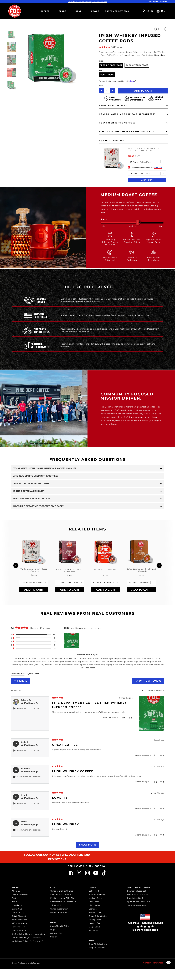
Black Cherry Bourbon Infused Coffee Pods (69, 570)
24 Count (137, 65)
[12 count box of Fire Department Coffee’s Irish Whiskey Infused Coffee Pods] (52, 57)
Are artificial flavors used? (31, 483)
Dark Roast (94, 902)
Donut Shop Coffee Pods (105, 569)
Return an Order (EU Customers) (26, 937)
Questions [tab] (34, 674)
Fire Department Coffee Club (63, 902)
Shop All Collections (98, 944)
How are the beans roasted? (31, 498)
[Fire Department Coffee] (15, 11)
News (14, 902)
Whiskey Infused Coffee (137, 894)
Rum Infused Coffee (136, 898)
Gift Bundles (55, 933)
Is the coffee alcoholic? (28, 491)
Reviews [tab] (17, 674)
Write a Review (151, 681)
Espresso (93, 909)
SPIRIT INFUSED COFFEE (138, 887)
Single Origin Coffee (98, 916)
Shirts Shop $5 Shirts (59, 926)
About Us (16, 891)
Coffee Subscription (59, 909)
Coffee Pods (107, 75)
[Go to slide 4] (46, 443)
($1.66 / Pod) (116, 65)
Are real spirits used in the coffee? (35, 476)
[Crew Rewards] (153, 11)
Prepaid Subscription (59, 912)
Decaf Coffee (94, 923)
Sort (142, 691)
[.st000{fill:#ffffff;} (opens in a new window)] (71, 875)
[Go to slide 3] (41, 443)
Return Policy (18, 912)
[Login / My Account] (158, 11)
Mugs (52, 929)
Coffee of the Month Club (61, 891)
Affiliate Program (19, 923)
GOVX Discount (19, 916)
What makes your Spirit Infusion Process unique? (44, 468)
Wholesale (93, 930)
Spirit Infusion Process (137, 905)
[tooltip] (97, 654)
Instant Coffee (95, 912)
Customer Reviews (117, 11)
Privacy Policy (18, 927)
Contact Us (17, 909)
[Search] (148, 11)
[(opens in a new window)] (103, 875)
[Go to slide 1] (32, 443)
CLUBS (62, 11)
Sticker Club (55, 905)
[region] (72, 640)
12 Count (111, 65)
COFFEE (44, 11)
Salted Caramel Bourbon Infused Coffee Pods (141, 570)
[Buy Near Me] (144, 11)
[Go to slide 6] (56, 443)
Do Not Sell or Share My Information (28, 934)
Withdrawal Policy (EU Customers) (27, 941)
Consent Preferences (153, 963)
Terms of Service (19, 919)
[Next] (164, 29)
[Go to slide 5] (51, 443)
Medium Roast (95, 898)
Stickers (54, 937)
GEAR (78, 11)
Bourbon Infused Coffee (137, 891)
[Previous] (157, 29)
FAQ (14, 898)
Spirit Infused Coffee (98, 894)
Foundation (17, 905)
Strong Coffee (95, 919)
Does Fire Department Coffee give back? (38, 506)
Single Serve (94, 927)
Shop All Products (97, 947)
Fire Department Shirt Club (62, 898)
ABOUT (95, 11)
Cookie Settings (19, 930)
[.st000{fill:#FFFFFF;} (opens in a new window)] (79, 875)
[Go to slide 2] (36, 443)
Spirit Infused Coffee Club (61, 894)
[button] (133, 47)
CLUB (52, 887)
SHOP (91, 940)
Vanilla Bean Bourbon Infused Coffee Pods (143, 149)
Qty (101, 86)
